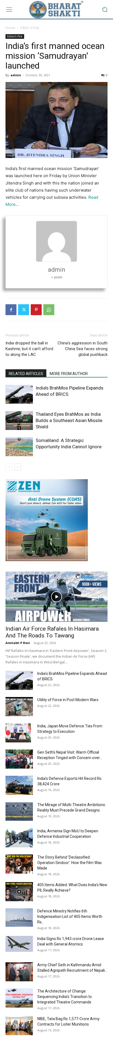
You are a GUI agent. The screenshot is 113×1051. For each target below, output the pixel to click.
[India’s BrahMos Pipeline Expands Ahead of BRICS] (19, 394)
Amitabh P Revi (17, 643)
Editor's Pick (29, 27)
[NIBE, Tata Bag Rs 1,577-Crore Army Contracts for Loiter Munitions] (19, 1025)
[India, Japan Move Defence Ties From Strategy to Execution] (18, 732)
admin (15, 75)
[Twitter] (23, 309)
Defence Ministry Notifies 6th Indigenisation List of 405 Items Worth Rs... (69, 916)
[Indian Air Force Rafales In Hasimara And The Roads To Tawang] (56, 597)
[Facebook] (10, 309)
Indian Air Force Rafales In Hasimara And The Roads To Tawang (52, 632)
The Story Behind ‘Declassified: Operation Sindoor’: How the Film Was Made (69, 862)
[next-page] (17, 467)
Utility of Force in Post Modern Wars (67, 700)
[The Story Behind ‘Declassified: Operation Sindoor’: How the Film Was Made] (19, 864)
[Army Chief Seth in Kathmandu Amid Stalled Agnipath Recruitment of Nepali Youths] (19, 971)
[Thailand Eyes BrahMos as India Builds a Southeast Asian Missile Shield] (19, 420)
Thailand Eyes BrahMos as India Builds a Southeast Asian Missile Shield (69, 420)
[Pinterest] (36, 309)
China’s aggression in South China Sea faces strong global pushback (83, 349)
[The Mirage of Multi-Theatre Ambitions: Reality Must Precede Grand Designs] (19, 811)
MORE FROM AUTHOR (69, 373)
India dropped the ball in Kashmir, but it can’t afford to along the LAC (29, 349)
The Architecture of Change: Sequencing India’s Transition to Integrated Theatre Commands (64, 996)
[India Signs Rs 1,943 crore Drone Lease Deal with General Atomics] (19, 944)
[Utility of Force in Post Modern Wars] (19, 706)
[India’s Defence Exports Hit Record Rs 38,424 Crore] (19, 785)
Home (10, 27)
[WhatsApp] (48, 309)
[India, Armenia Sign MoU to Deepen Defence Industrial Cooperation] (19, 837)
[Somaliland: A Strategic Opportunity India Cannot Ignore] (19, 446)
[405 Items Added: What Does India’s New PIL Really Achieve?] (19, 891)
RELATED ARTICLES (26, 373)
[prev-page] (8, 467)
